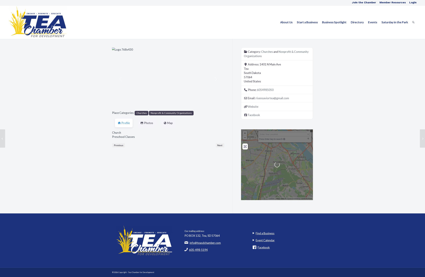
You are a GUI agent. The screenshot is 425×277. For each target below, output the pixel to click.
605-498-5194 (198, 250)
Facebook (254, 115)
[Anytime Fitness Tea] (422, 138)
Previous (118, 145)
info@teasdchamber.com (205, 243)
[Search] (413, 22)
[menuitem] (364, 2)
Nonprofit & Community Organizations (171, 113)
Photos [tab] (148, 123)
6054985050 (265, 90)
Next (219, 145)
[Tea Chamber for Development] (37, 22)
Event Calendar (265, 240)
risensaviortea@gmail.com (272, 98)
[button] (120, 79)
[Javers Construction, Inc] (2, 138)
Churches (141, 113)
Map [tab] (170, 123)
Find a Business (265, 233)
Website (253, 106)
